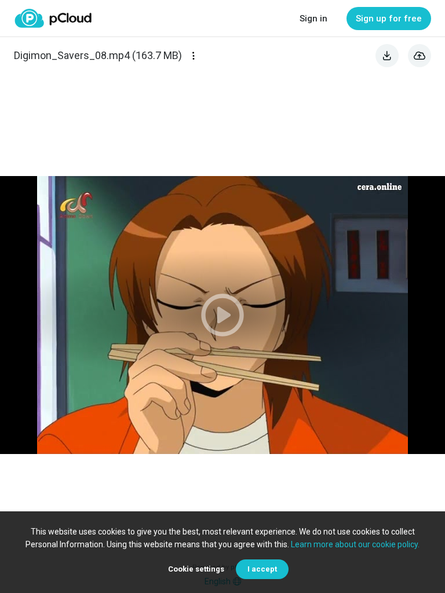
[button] (222, 315)
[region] (222, 315)
